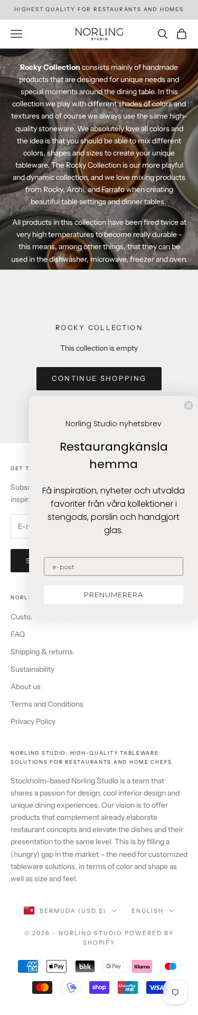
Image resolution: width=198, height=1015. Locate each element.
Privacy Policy (33, 721)
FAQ (18, 634)
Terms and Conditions (47, 704)
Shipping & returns (42, 651)
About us (26, 686)
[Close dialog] (188, 405)
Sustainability (32, 669)
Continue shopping (99, 378)
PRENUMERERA (113, 594)
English (147, 911)
